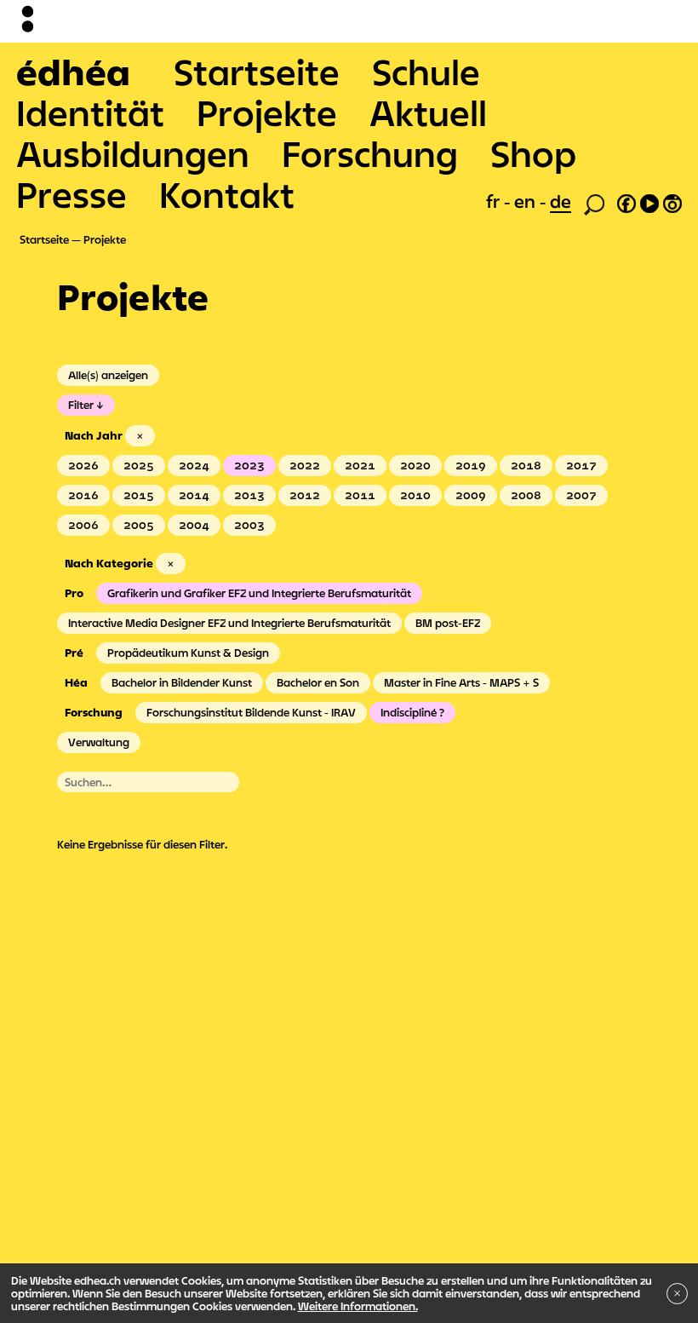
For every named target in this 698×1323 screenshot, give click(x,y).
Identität (90, 112)
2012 (304, 495)
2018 (526, 465)
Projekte (267, 112)
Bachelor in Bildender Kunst (182, 682)
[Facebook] (626, 201)
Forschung (370, 153)
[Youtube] (649, 201)
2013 (249, 495)
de (560, 201)
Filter (81, 404)
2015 (138, 495)
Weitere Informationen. (358, 1306)
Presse (71, 194)
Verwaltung (98, 742)
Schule (426, 71)
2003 (249, 525)
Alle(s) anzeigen (108, 375)
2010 (415, 495)
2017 (581, 465)
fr (495, 201)
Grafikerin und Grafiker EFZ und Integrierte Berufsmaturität (259, 593)
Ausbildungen (132, 153)
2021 (360, 465)
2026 (83, 465)
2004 (194, 525)
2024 (194, 465)
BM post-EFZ (447, 623)
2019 (470, 465)
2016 (83, 495)
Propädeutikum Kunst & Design (188, 652)
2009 (470, 495)
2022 (304, 465)
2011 (360, 495)
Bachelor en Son (318, 682)
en (527, 201)
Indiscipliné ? (412, 712)
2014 (194, 495)
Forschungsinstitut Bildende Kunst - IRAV (251, 712)
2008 (526, 495)
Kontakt (227, 194)
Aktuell (428, 112)
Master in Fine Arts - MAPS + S (461, 682)
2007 (581, 495)
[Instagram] (672, 201)
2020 (415, 465)
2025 (138, 465)
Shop (533, 153)
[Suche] (594, 203)
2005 (138, 525)
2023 (249, 465)
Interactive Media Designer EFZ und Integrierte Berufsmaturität (229, 623)
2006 (83, 525)
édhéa (73, 71)
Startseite (257, 71)
